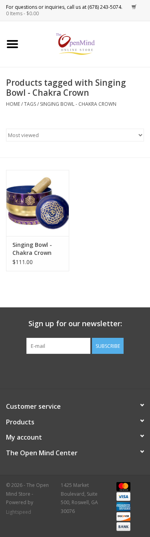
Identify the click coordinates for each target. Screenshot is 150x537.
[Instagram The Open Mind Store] (118, 370)
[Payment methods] (122, 485)
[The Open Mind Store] (87, 43)
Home (13, 104)
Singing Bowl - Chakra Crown (78, 104)
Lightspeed (18, 512)
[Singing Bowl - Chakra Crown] (37, 203)
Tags (30, 104)
